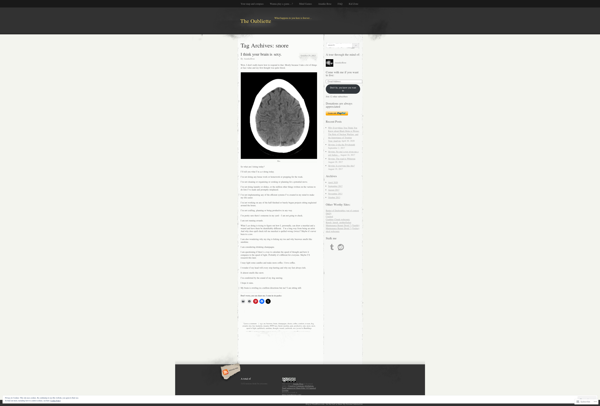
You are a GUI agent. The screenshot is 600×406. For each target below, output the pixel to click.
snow (313, 326)
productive (298, 326)
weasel (281, 328)
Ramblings (308, 328)
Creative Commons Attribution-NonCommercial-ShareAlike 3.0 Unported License (299, 388)
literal (280, 326)
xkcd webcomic (333, 231)
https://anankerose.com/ (291, 394)
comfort (301, 323)
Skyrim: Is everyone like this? (341, 165)
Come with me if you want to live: (342, 73)
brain (275, 323)
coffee (295, 323)
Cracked (329, 216)
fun (253, 326)
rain (304, 326)
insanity (266, 326)
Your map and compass (252, 3)
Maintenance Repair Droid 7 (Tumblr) (343, 225)
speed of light (251, 328)
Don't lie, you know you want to (343, 89)
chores (289, 323)
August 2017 (333, 189)
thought (275, 328)
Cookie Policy (55, 400)
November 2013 (335, 193)
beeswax (269, 323)
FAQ (340, 3)
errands (245, 326)
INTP (272, 326)
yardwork (288, 328)
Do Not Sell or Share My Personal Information (344, 404)
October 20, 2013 (308, 55)
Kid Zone (353, 3)
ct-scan (307, 323)
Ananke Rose (324, 3)
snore (308, 326)
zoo (294, 328)
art (264, 323)
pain (291, 326)
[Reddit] (341, 247)
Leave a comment (250, 323)
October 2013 (334, 197)
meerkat (286, 326)
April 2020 (333, 182)
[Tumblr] (332, 247)
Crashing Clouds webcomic (338, 219)
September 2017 (335, 186)
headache (259, 326)
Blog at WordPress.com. (315, 404)
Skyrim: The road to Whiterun (341, 158)
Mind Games (305, 3)
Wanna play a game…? (281, 3)
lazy (276, 326)
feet (250, 326)
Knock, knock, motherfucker (338, 222)
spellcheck (261, 328)
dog (312, 323)
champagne (282, 323)
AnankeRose (249, 58)
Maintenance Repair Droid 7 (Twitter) (342, 228)
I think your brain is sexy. (261, 54)
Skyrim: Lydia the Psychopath (341, 144)
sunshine (269, 328)
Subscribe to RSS (230, 372)
